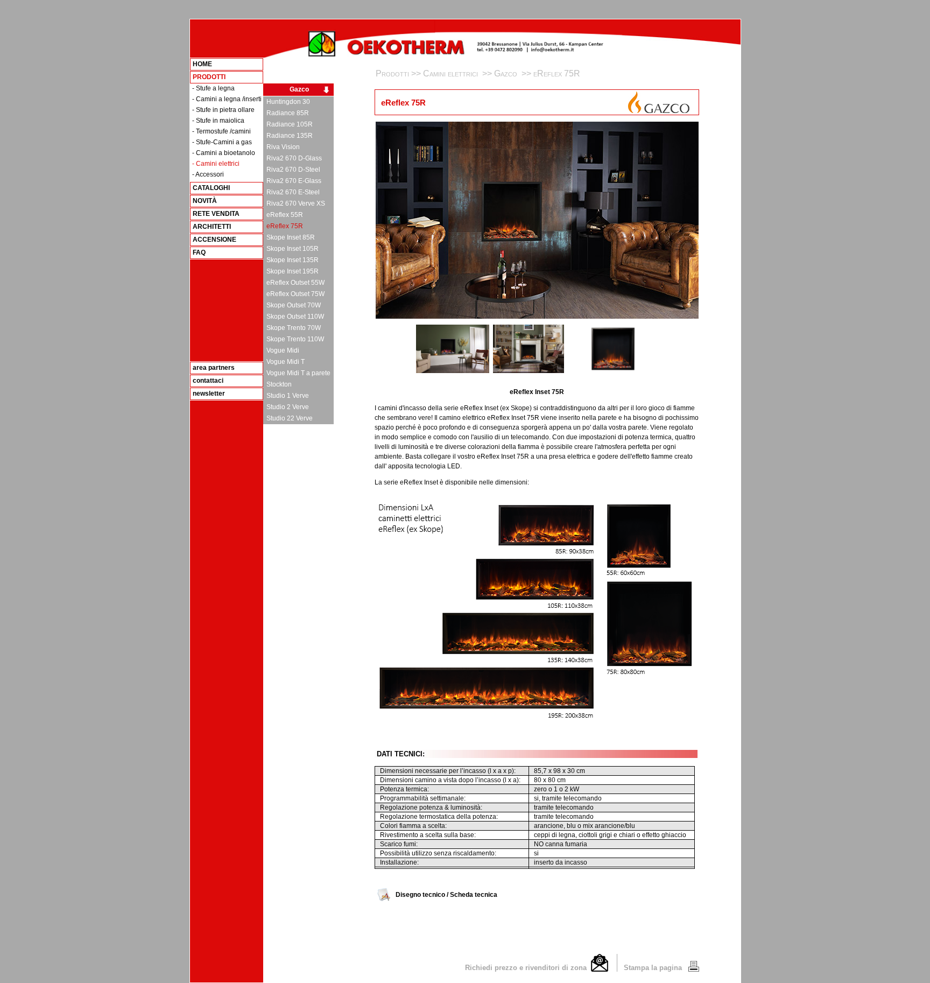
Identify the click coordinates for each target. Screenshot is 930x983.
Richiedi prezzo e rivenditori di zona (528, 968)
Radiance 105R (288, 124)
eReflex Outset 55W (294, 282)
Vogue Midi (281, 350)
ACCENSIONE (214, 239)
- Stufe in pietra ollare (223, 110)
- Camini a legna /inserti (227, 99)
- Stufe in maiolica (218, 120)
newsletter (209, 393)
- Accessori (208, 174)
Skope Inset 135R (291, 260)
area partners (214, 367)
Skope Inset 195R (291, 271)
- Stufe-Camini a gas (222, 142)
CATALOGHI (211, 188)
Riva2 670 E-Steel (291, 192)
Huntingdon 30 (286, 102)
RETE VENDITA (216, 213)
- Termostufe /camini (221, 131)
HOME (202, 64)
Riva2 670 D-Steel (291, 169)
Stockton (277, 384)
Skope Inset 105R (291, 248)
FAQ (199, 252)
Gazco (299, 89)
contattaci (208, 380)
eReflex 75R (283, 226)
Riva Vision (281, 147)
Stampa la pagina (653, 968)
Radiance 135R (288, 135)
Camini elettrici (451, 73)
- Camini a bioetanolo (223, 153)
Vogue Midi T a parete (296, 373)
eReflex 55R (283, 215)
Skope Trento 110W (293, 339)
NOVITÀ (205, 201)
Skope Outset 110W (293, 316)
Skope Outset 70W (292, 305)
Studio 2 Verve (286, 407)
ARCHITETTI (212, 226)
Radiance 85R (286, 113)
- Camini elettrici (215, 163)
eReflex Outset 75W (294, 294)
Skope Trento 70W (292, 328)
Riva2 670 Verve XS (294, 203)
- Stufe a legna (213, 88)
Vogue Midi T (284, 362)
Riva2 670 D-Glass (292, 158)
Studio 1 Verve (286, 395)
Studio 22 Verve (288, 418)
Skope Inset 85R (289, 237)
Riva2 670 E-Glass (292, 181)
